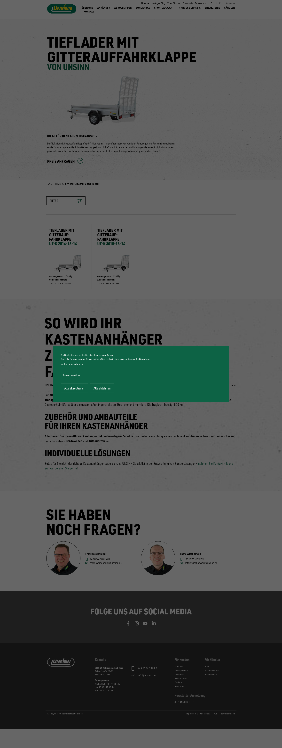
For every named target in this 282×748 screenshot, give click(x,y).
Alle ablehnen (102, 388)
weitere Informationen (72, 364)
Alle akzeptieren (74, 388)
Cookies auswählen (71, 375)
